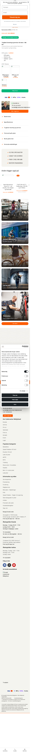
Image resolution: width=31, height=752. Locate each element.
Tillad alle (15, 395)
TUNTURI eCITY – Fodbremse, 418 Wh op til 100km (21, 286)
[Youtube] (14, 612)
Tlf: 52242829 (6, 579)
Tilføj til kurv (15, 90)
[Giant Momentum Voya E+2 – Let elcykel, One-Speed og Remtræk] (8, 178)
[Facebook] (4, 612)
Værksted (5, 477)
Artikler (5, 547)
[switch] (26, 376)
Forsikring (5, 532)
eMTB (4, 505)
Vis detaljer (22, 391)
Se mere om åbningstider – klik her (13, 581)
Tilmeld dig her (15, 17)
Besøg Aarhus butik (8, 585)
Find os (5, 480)
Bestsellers (6, 494)
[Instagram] (9, 612)
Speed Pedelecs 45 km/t (9, 497)
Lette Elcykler (6, 502)
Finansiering (6, 529)
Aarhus (5, 472)
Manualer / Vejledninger (9, 537)
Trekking (5, 510)
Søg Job (5, 555)
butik (12, 559)
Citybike (5, 515)
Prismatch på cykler (8, 550)
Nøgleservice (6, 534)
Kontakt (5, 482)
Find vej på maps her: (9, 591)
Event (4, 485)
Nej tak (15, 24)
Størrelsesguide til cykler (9, 545)
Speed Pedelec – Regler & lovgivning (13, 542)
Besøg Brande (7, 559)
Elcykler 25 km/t (7, 499)
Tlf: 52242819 (6, 605)
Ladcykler (5, 520)
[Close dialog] (28, 2)
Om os (4, 475)
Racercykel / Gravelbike (9, 512)
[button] (15, 116)
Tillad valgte (15, 399)
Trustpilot (5, 730)
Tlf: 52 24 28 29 (16, 105)
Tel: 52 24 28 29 (8, 456)
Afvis (15, 404)
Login (4, 488)
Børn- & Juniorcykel (8, 518)
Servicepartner (7, 527)
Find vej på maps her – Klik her (11, 566)
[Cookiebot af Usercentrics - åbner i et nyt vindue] (22, 347)
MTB (4, 507)
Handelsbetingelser (8, 553)
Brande (5, 469)
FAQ (4, 540)
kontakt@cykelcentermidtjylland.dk (21, 107)
